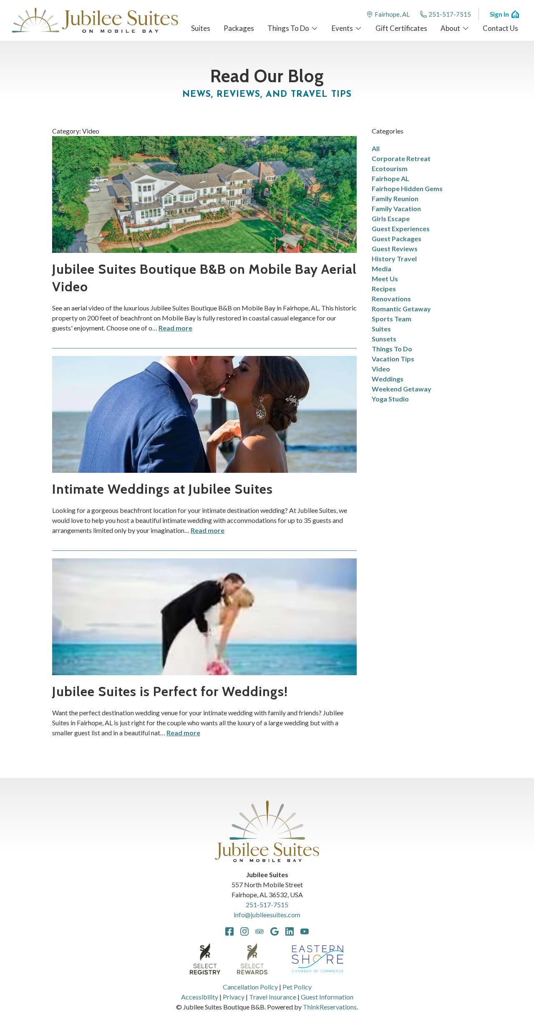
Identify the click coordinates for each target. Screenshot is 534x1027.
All (376, 148)
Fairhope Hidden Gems (407, 188)
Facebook (229, 931)
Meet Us (385, 279)
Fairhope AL (390, 178)
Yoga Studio (390, 399)
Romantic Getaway (401, 309)
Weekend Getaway (401, 389)
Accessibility (199, 997)
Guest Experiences (401, 228)
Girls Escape (391, 218)
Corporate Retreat (401, 158)
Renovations (391, 299)
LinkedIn (289, 931)
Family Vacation (396, 208)
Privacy (233, 997)
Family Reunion (395, 198)
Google (274, 931)
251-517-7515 (449, 14)
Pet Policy (297, 987)
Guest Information (327, 997)
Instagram (244, 931)
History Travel (394, 258)
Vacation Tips (393, 359)
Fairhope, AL (392, 14)
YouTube (304, 931)
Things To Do (392, 349)
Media (381, 269)
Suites (381, 329)
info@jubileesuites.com (267, 914)
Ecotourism (390, 168)
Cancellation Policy (250, 987)
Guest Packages (396, 238)
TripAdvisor (259, 931)
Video (381, 369)
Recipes (384, 289)
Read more (175, 328)
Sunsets (384, 339)
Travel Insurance (272, 997)
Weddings (387, 379)
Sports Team (391, 319)
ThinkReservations (330, 1007)
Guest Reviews (395, 248)
